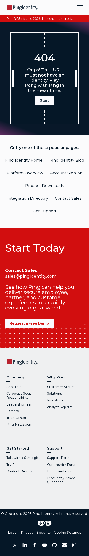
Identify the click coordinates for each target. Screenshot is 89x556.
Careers (12, 411)
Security (44, 532)
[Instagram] (74, 545)
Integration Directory (28, 198)
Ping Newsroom (19, 424)
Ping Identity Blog (66, 160)
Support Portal (58, 458)
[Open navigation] (80, 7)
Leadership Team (20, 404)
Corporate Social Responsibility (19, 396)
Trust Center (16, 418)
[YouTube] (44, 545)
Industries (55, 400)
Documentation (60, 471)
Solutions (54, 393)
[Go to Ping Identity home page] (22, 7)
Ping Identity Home (24, 160)
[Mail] (64, 545)
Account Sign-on (66, 173)
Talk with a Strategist (23, 458)
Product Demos (19, 471)
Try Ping (13, 465)
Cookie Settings (67, 532)
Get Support (44, 211)
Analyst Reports (60, 407)
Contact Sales (68, 198)
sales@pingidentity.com (31, 276)
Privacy (27, 532)
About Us (13, 387)
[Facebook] (34, 545)
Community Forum (62, 465)
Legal (12, 532)
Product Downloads (44, 185)
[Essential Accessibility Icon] (45, 523)
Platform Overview (25, 173)
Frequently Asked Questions (61, 480)
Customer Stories (61, 387)
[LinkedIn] (24, 545)
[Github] (54, 545)
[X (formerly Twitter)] (14, 545)
